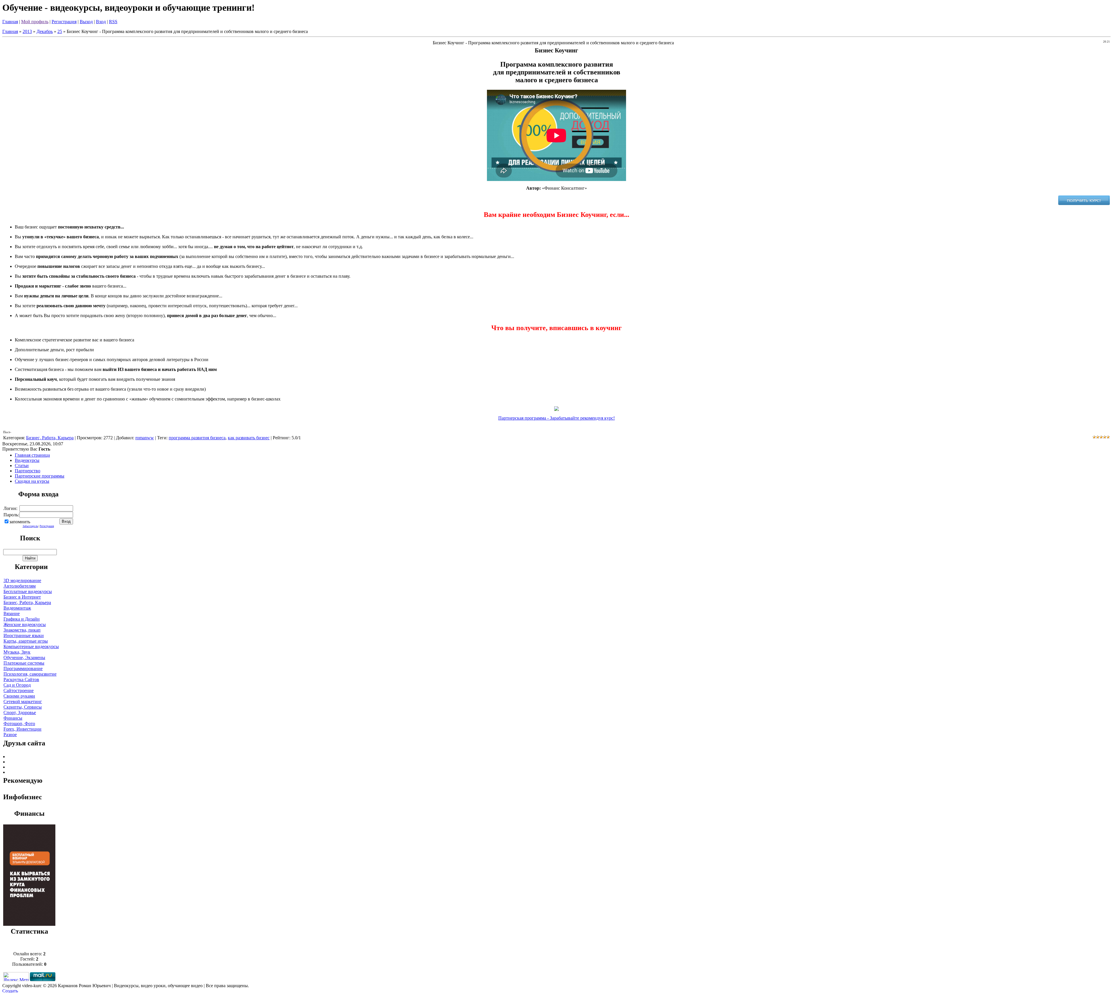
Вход (101, 21)
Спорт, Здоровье (19, 712)
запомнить (19, 521)
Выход (86, 21)
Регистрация (64, 21)
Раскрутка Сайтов (21, 679)
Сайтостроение (18, 690)
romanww (144, 437)
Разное (10, 734)
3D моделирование (22, 580)
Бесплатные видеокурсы (27, 591)
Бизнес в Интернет (22, 597)
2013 (27, 31)
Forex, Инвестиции (22, 729)
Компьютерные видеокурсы (31, 646)
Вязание (11, 613)
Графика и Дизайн (21, 619)
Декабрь (45, 31)
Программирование (23, 668)
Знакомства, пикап (22, 630)
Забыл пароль (30, 526)
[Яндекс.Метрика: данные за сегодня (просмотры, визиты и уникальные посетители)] (16, 976)
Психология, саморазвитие (30, 674)
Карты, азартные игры (25, 641)
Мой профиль (34, 21)
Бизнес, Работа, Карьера (50, 437)
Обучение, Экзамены (24, 657)
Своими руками (19, 696)
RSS (113, 21)
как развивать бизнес (249, 437)
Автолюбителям (19, 586)
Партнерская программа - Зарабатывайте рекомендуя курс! (556, 418)
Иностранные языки (23, 635)
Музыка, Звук (16, 652)
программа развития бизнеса (197, 437)
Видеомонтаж (17, 608)
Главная (10, 21)
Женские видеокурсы (24, 624)
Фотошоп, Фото (19, 723)
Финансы (12, 718)
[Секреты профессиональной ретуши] (29, 924)
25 (59, 31)
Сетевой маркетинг (22, 701)
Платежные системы (23, 663)
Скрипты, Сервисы (22, 707)
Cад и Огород (17, 685)
